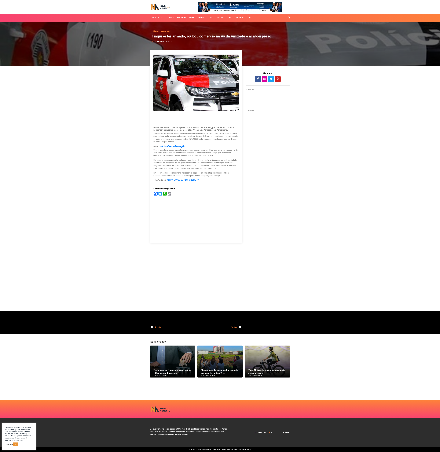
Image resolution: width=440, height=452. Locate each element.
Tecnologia (240, 18)
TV (250, 18)
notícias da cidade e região (172, 146)
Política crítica (205, 18)
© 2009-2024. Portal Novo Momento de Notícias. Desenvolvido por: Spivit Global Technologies (220, 449)
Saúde (229, 18)
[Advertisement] (267, 211)
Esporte (219, 18)
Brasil (192, 18)
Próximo (234, 327)
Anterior (157, 327)
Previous (146, 363)
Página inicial (158, 18)
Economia (181, 18)
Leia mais (9, 444)
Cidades (170, 18)
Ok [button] (16, 444)
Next (293, 363)
